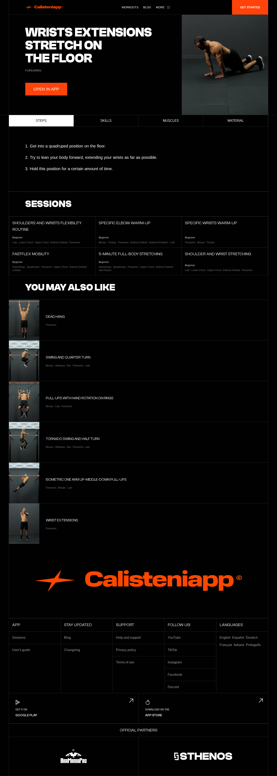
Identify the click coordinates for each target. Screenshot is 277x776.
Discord (173, 687)
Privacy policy (126, 650)
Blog (147, 7)
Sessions (19, 637)
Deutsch (252, 637)
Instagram (175, 662)
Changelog (72, 650)
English (225, 637)
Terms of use (125, 662)
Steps (41, 120)
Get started (250, 7)
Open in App (46, 89)
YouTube (174, 637)
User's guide (21, 650)
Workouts (130, 7)
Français (226, 645)
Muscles (171, 120)
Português (253, 645)
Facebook (175, 674)
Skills (106, 120)
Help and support (128, 637)
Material (236, 120)
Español (238, 637)
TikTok (172, 650)
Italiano (239, 645)
